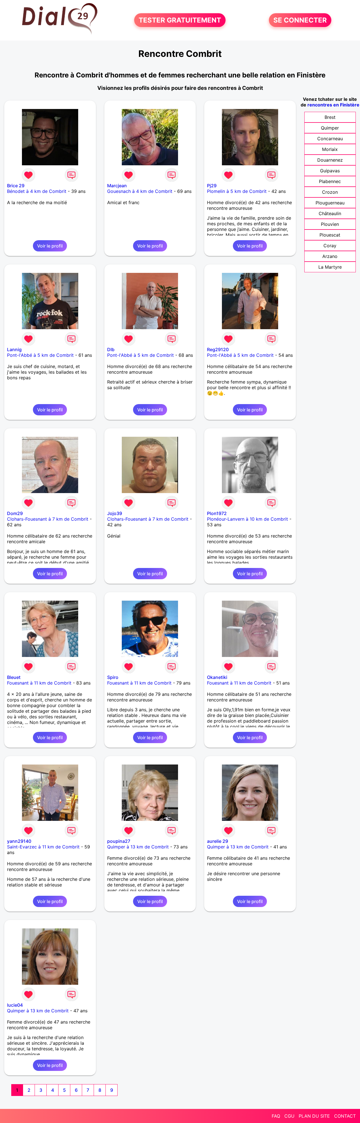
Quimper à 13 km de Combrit (138, 847)
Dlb (110, 349)
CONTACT (345, 1116)
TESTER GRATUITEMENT (180, 20)
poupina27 (118, 841)
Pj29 (212, 185)
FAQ (276, 1116)
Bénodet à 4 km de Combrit (36, 191)
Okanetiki (217, 677)
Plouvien (330, 224)
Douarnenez (330, 160)
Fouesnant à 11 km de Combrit (39, 683)
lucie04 (15, 1005)
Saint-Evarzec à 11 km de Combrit (43, 847)
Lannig (14, 349)
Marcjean (117, 185)
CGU (289, 1116)
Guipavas (330, 170)
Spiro (112, 677)
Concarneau (330, 138)
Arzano (330, 256)
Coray (329, 245)
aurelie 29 (217, 841)
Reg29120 (218, 349)
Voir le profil (50, 246)
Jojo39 (114, 513)
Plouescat (330, 235)
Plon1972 (217, 513)
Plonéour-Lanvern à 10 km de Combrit (247, 519)
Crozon (330, 192)
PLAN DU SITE (314, 1116)
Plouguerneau (330, 203)
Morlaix (330, 149)
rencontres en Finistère (333, 105)
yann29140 (19, 841)
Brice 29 (15, 185)
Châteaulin (330, 213)
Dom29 (15, 513)
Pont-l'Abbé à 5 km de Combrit (40, 355)
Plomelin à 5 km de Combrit (237, 191)
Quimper (330, 128)
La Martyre (330, 267)
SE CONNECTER (300, 20)
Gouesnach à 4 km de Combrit (139, 191)
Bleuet (14, 677)
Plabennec (330, 181)
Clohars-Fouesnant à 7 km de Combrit (47, 519)
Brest (330, 117)
